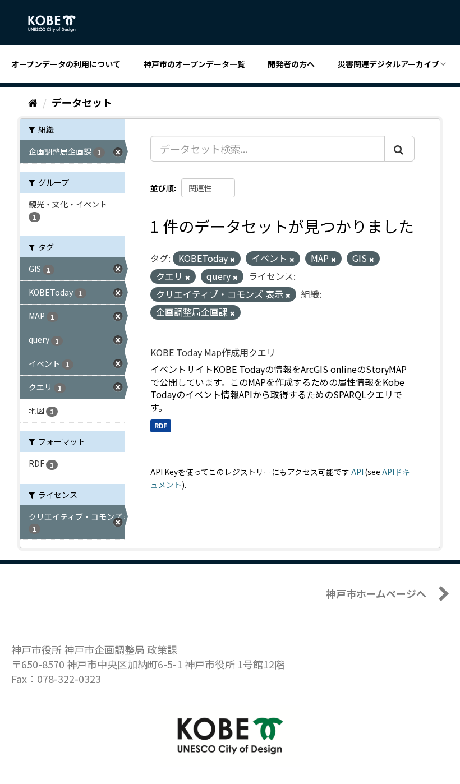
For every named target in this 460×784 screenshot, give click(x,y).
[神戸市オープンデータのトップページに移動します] (58, 23)
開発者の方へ (291, 64)
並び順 (162, 187)
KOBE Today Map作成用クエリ (212, 352)
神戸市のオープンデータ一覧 (194, 64)
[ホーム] (33, 102)
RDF (160, 425)
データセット (82, 102)
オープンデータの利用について (66, 64)
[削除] (232, 259)
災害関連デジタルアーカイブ (388, 64)
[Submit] (399, 149)
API (357, 471)
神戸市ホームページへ (376, 593)
